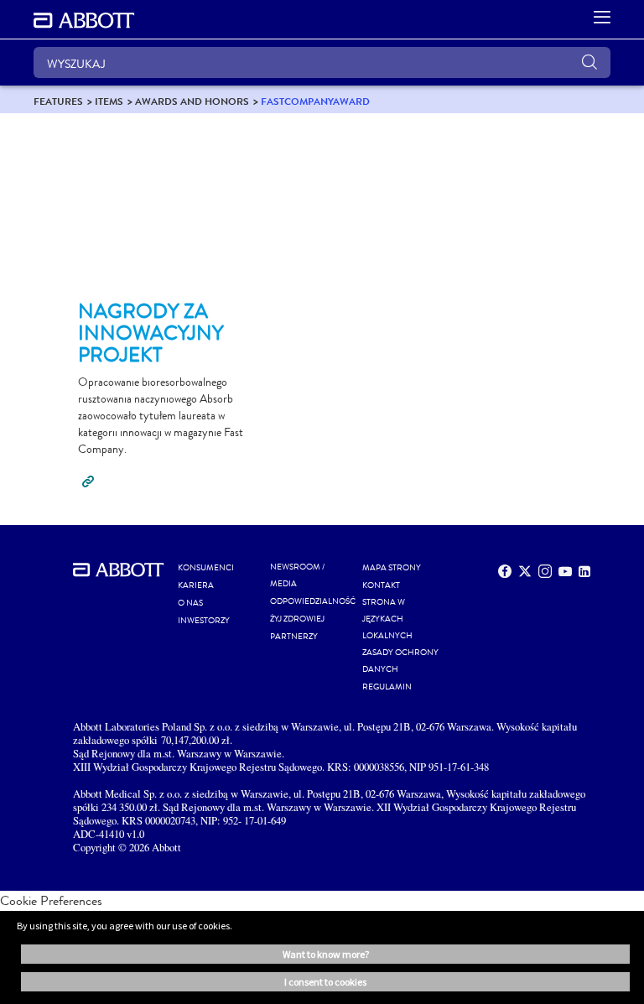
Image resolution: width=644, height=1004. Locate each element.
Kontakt (381, 585)
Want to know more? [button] (326, 954)
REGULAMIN (387, 687)
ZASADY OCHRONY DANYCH (400, 661)
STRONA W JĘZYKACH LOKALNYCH (387, 619)
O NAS (190, 603)
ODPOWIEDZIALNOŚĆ (313, 601)
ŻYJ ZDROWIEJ (297, 619)
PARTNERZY (294, 636)
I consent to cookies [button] (325, 981)
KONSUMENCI (206, 568)
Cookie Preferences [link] (51, 900)
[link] (58, 101)
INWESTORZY (204, 621)
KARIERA (196, 585)
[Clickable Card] (171, 214)
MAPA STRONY (391, 568)
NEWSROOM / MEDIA (297, 575)
